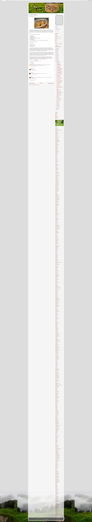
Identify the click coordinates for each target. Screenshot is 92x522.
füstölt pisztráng (57, 225)
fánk (55, 211)
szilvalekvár (56, 460)
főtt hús (56, 220)
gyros (56, 238)
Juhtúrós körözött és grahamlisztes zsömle (59, 92)
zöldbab (56, 509)
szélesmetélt (56, 454)
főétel (56, 219)
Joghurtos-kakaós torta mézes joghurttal (59, 82)
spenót (56, 438)
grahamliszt (56, 232)
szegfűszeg (56, 453)
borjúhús (56, 159)
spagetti (56, 436)
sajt (55, 417)
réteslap (56, 406)
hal (55, 241)
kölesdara (56, 293)
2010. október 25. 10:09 (33, 70)
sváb (55, 442)
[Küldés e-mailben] (34, 60)
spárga (56, 437)
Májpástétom (58, 96)
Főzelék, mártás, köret (57, 38)
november (58, 62)
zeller (56, 508)
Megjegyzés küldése (32, 80)
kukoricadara (56, 302)
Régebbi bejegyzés (51, 83)
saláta (56, 419)
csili (55, 177)
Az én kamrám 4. (58, 83)
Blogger (47, 519)
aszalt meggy (56, 141)
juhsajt (56, 256)
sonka (56, 432)
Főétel (56, 37)
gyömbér (56, 236)
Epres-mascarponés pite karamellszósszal (59, 72)
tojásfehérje (56, 479)
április (57, 104)
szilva (56, 459)
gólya (56, 230)
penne (56, 381)
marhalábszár (56, 332)
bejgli (56, 153)
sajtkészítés (56, 418)
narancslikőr (56, 357)
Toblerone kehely (58, 85)
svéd (55, 443)
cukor (56, 170)
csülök (56, 187)
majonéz (56, 323)
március (58, 105)
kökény (56, 291)
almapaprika (56, 133)
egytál (56, 200)
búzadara (56, 164)
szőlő (56, 462)
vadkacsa (56, 496)
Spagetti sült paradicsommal (59, 76)
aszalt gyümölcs (57, 140)
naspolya (56, 359)
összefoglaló (56, 370)
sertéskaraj (56, 429)
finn (55, 217)
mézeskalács (56, 344)
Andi (32, 16)
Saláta (56, 40)
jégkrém (56, 254)
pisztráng (56, 387)
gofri (55, 229)
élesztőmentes (57, 201)
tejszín (56, 472)
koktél (56, 284)
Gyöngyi (56, 237)
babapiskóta (56, 144)
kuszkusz (56, 303)
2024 (56, 49)
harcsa (56, 244)
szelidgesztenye (57, 455)
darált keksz (56, 189)
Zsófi (55, 515)
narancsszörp (56, 358)
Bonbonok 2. (58, 97)
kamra (56, 261)
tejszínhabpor (56, 474)
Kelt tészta (56, 27)
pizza (56, 390)
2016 (56, 55)
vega (55, 499)
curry (55, 171)
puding (56, 395)
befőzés (56, 152)
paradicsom (56, 376)
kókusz (56, 285)
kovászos (56, 290)
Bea (31, 76)
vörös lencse (56, 504)
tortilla (56, 487)
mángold (56, 329)
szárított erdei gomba (57, 448)
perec (56, 382)
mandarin (56, 327)
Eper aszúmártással (59, 77)
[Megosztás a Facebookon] (36, 60)
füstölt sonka (56, 226)
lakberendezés (57, 305)
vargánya (56, 498)
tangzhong (56, 466)
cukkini (56, 169)
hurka (56, 249)
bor (55, 158)
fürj (55, 223)
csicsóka (56, 176)
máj (55, 321)
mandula (56, 328)
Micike (56, 345)
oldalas (56, 364)
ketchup (56, 278)
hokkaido (56, 247)
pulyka (56, 396)
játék (55, 253)
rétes (55, 405)
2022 (56, 51)
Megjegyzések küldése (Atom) (35, 84)
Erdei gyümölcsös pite (59, 98)
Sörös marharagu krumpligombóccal (59, 64)
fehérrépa (56, 213)
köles (56, 292)
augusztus (58, 100)
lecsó (56, 308)
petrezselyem (56, 383)
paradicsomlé (56, 377)
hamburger (56, 242)
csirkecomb (56, 181)
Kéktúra (56, 273)
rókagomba (56, 411)
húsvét (56, 250)
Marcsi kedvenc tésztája (59, 71)
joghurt (56, 255)
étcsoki (56, 206)
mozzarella (56, 350)
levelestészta (56, 311)
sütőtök (56, 441)
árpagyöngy (56, 139)
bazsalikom (56, 151)
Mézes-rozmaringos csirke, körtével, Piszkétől (60, 68)
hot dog (56, 248)
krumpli (56, 298)
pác (55, 371)
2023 (56, 50)
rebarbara (56, 401)
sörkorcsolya (56, 435)
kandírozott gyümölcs (57, 262)
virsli (55, 503)
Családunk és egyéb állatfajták (58, 43)
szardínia (56, 447)
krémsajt (56, 297)
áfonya (56, 129)
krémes (56, 296)
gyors (56, 235)
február (58, 106)
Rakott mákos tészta (59, 86)
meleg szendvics (57, 341)
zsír (55, 514)
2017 (56, 54)
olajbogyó (56, 363)
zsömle (56, 516)
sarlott (56, 424)
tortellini (56, 486)
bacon (56, 145)
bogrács (56, 157)
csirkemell (56, 183)
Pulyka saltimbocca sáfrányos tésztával (59, 70)
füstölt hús (56, 224)
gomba (56, 231)
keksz (56, 272)
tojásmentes (56, 480)
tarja (55, 468)
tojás (55, 478)
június (57, 102)
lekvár (56, 309)
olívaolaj (56, 365)
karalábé (56, 266)
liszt (55, 320)
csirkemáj (56, 182)
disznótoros (56, 195)
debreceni (56, 190)
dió (55, 193)
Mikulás (56, 346)
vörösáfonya (56, 505)
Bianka (32, 68)
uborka (56, 492)
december (58, 61)
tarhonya (56, 467)
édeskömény (56, 199)
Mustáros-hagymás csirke (59, 80)
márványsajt (56, 335)
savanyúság (56, 426)
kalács (56, 260)
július (57, 101)
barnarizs (56, 150)
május (57, 103)
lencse (56, 310)
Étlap (55, 207)
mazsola (56, 338)
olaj (55, 362)
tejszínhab (56, 473)
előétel (56, 202)
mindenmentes (57, 347)
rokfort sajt (56, 412)
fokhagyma (56, 218)
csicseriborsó (56, 175)
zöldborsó (56, 510)
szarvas (56, 449)
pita (55, 388)
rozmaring (56, 414)
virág (55, 502)
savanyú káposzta (57, 425)
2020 (56, 52)
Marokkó (56, 333)
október (58, 63)
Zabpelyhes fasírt (59, 93)
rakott (56, 399)
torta (55, 485)
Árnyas (56, 138)
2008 (56, 109)
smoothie (56, 430)
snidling (56, 431)
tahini (56, 465)
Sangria (56, 420)
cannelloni (56, 165)
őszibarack (56, 369)
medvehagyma (57, 339)
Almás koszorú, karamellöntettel (59, 67)
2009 (56, 108)
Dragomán (56, 196)
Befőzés (56, 34)
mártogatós (56, 334)
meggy (56, 340)
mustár (56, 352)
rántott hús (56, 400)
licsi (55, 317)
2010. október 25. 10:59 (33, 74)
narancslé (56, 356)
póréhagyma (56, 393)
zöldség (56, 511)
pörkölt (56, 394)
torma (56, 484)
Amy (55, 134)
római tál (56, 413)
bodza (56, 156)
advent (56, 128)
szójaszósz (56, 461)
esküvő (56, 205)
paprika (56, 375)
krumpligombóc (57, 299)
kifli (55, 280)
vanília (56, 497)
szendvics (56, 456)
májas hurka (56, 322)
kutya (56, 304)
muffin (56, 351)
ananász (56, 135)
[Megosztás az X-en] (35, 60)
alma (55, 132)
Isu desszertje (58, 79)
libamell (56, 314)
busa (55, 163)
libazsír (56, 316)
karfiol (56, 268)
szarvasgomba (57, 450)
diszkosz (56, 194)
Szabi (56, 444)
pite (55, 389)
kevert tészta (56, 279)
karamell (56, 267)
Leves (56, 39)
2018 (56, 53)
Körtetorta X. (58, 84)
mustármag (56, 353)
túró (55, 491)
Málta (56, 326)
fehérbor (56, 212)
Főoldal (41, 83)
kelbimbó (56, 274)
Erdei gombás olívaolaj (59, 78)
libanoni (56, 315)
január (57, 107)
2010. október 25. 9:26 (33, 66)
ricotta (56, 408)
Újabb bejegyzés (31, 83)
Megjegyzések (58, 31)
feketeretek (56, 214)
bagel (56, 146)
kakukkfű (56, 259)
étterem (56, 208)
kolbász (56, 286)
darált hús (56, 188)
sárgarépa (56, 423)
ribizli (55, 407)
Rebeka (56, 402)
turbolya (56, 490)
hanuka (56, 243)
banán (56, 147)
